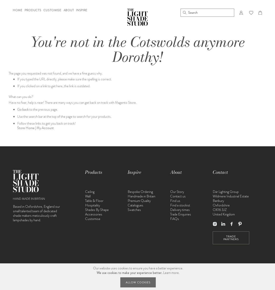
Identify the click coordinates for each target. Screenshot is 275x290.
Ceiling (90, 191)
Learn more (171, 272)
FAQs (174, 218)
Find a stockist (180, 205)
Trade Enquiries (180, 214)
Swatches (134, 209)
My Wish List (251, 13)
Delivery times (180, 209)
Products (33, 10)
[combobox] (207, 13)
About (69, 10)
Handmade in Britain (141, 196)
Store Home (26, 127)
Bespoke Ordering (140, 191)
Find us (175, 200)
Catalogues (135, 205)
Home (18, 10)
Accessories (93, 214)
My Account (45, 127)
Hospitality (92, 205)
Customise (52, 10)
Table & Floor (94, 200)
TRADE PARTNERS (231, 237)
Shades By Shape (97, 209)
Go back (23, 109)
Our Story (177, 191)
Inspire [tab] (134, 172)
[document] (138, 277)
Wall (88, 196)
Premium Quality (139, 200)
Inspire (81, 10)
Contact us (178, 196)
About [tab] (176, 172)
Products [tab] (93, 172)
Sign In (241, 13)
